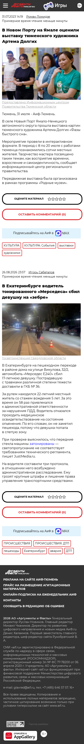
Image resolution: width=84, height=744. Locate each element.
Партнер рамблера (38, 724)
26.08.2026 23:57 (13, 272)
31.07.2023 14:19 (12, 16)
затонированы (42, 444)
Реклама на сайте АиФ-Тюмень (30, 579)
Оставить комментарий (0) (42, 214)
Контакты (12, 600)
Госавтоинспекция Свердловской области (34, 358)
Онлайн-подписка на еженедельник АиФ (39, 594)
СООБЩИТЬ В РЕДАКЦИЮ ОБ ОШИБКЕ (33, 606)
